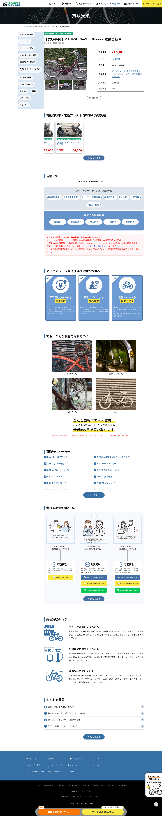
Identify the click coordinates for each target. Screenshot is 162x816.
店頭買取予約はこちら (62, 577)
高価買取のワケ (49, 785)
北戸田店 (135, 197)
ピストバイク (25, 98)
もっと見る (95, 158)
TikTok (89, 791)
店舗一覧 (110, 785)
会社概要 (65, 796)
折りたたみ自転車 (26, 84)
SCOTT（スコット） (106, 483)
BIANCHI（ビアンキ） (57, 457)
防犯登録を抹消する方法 (97, 246)
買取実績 (29, 26)
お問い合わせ (76, 796)
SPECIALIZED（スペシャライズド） (114, 457)
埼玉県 (93, 222)
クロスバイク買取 (26, 48)
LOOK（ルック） (105, 477)
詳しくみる (95, 599)
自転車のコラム (98, 785)
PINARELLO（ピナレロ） (109, 470)
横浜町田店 (109, 197)
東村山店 (123, 197)
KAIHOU (116, 59)
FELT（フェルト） (56, 477)
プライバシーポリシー (92, 796)
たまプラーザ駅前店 (91, 197)
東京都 (57, 222)
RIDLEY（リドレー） (57, 483)
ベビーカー (24, 105)
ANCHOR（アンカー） (107, 464)
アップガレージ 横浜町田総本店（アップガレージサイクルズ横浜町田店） (127, 74)
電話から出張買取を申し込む (95, 577)
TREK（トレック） (56, 464)
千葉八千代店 (93, 205)
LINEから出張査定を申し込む (95, 590)
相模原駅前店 (53, 197)
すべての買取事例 (26, 34)
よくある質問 (122, 785)
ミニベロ (23, 91)
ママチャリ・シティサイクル (30, 69)
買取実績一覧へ (94, 98)
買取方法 (61, 785)
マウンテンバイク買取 (28, 55)
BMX (34, 91)
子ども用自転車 (25, 77)
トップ (20, 26)
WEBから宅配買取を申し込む (129, 583)
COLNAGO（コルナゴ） (58, 470)
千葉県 (111, 222)
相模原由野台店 (71, 197)
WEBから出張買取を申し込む (95, 583)
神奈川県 (75, 222)
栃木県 (129, 222)
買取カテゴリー (73, 785)
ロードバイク (25, 41)
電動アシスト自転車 (27, 62)
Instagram (74, 791)
